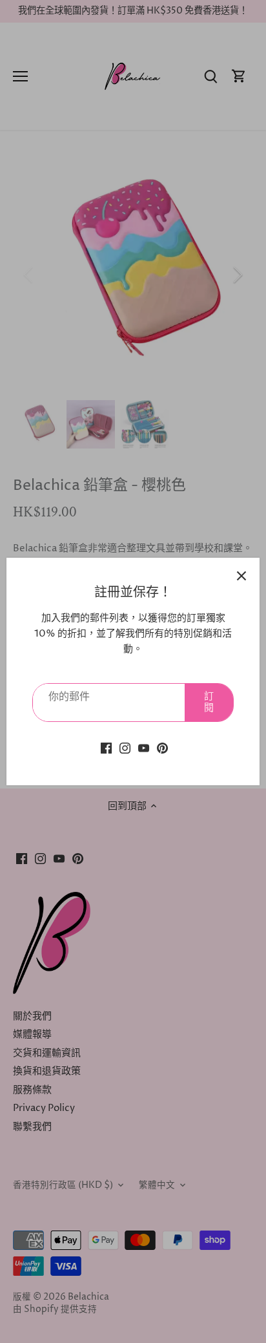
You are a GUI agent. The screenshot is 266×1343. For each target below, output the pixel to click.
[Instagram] (124, 748)
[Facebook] (106, 748)
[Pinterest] (162, 748)
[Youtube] (143, 748)
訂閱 (209, 702)
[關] (241, 576)
